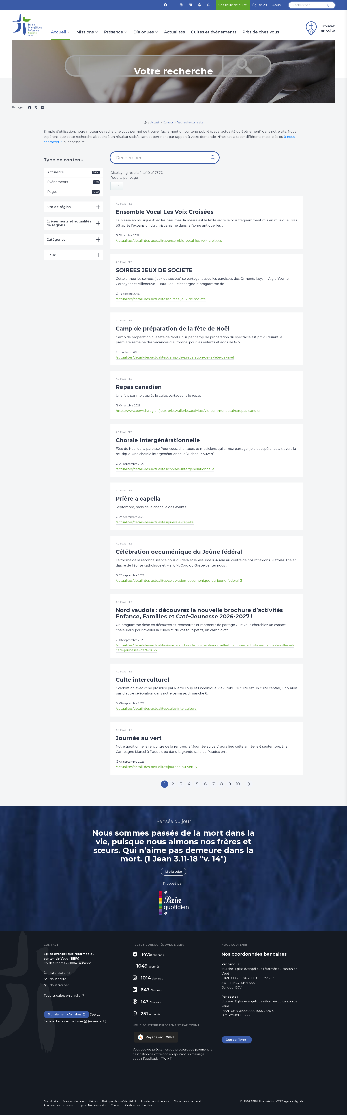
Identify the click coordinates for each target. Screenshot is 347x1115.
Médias (93, 1101)
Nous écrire (58, 979)
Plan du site (51, 1101)
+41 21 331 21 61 (60, 973)
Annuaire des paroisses (58, 1105)
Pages (73, 192)
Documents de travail (187, 1101)
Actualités (174, 32)
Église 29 (259, 5)
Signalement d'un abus (65, 1014)
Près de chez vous (261, 32)
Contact (116, 1105)
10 (238, 784)
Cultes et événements (213, 32)
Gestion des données (138, 1105)
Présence (113, 32)
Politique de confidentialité (119, 1101)
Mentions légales (73, 1101)
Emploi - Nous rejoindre (91, 1105)
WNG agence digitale (289, 1101)
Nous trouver (59, 985)
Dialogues (143, 32)
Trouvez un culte (328, 28)
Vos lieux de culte (232, 5)
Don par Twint (237, 1039)
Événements (73, 182)
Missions (85, 32)
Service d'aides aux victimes (63, 1021)
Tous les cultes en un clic (62, 995)
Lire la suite (173, 871)
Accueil (58, 32)
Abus (276, 5)
